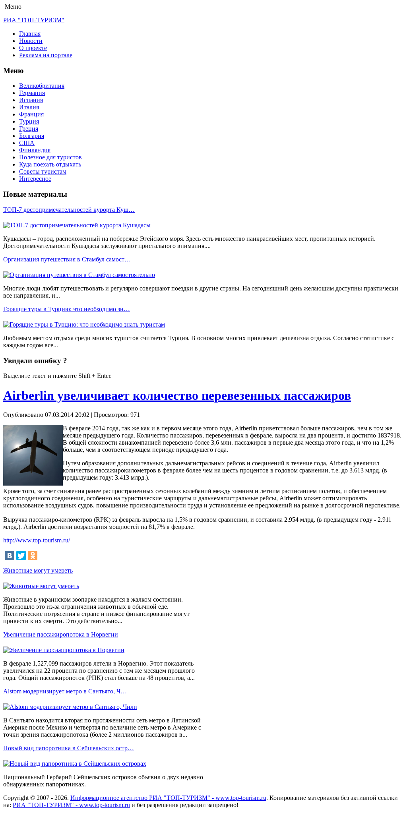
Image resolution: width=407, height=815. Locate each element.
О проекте (33, 48)
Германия (32, 92)
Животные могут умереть (38, 570)
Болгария (31, 135)
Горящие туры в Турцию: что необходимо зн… (66, 309)
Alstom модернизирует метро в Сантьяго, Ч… (65, 691)
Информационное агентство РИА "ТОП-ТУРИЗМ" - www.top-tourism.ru (168, 797)
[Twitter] (21, 555)
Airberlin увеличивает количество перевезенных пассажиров (177, 395)
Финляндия (34, 150)
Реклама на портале (45, 55)
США (27, 142)
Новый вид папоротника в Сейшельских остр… (68, 748)
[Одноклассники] (32, 555)
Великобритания (41, 85)
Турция (29, 121)
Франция (31, 114)
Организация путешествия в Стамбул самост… (67, 259)
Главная (30, 33)
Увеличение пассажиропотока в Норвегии (60, 634)
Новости (31, 40)
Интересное (35, 178)
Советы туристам (42, 171)
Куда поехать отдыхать (50, 164)
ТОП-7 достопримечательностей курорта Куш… (69, 209)
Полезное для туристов (50, 157)
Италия (29, 107)
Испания (31, 100)
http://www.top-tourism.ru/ (36, 540)
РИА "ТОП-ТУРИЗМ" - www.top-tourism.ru (71, 804)
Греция (28, 128)
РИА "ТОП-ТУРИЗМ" (33, 20)
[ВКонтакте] (9, 555)
